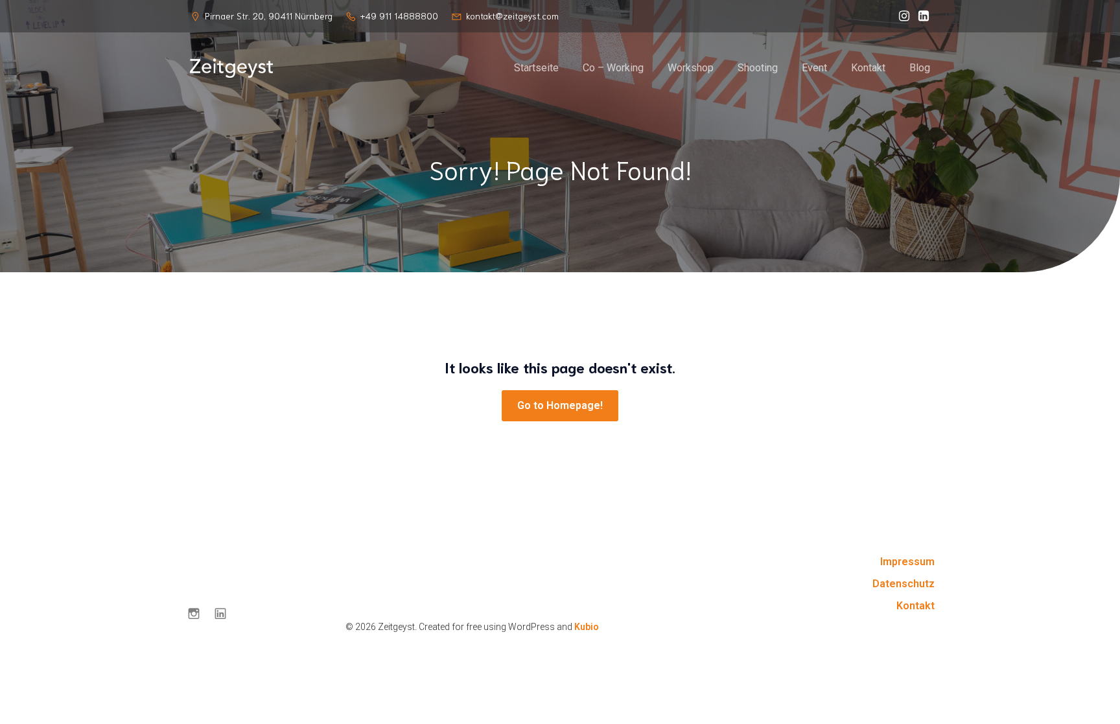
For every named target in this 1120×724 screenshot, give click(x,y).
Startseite (536, 68)
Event (814, 68)
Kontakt (868, 68)
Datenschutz (903, 584)
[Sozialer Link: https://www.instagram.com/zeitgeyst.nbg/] (901, 16)
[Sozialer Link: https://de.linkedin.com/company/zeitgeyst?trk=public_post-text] (920, 16)
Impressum (907, 561)
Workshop (691, 68)
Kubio (586, 627)
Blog (919, 68)
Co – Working (613, 68)
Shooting (758, 68)
